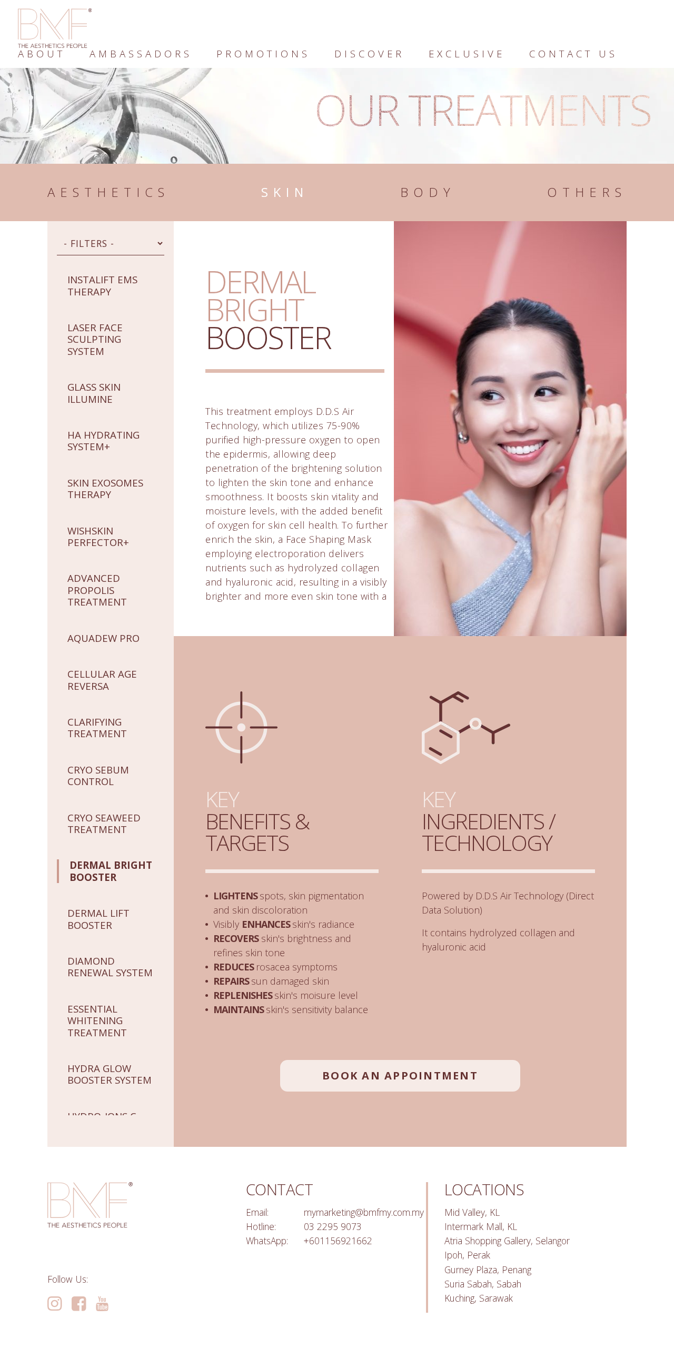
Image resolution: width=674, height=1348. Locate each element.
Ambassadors (141, 53)
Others (587, 192)
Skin (285, 192)
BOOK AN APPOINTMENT (400, 1075)
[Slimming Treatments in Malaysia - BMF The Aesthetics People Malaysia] (55, 28)
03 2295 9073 (333, 1226)
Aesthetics (108, 192)
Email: (257, 1212)
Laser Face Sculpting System (95, 339)
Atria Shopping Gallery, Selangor (507, 1240)
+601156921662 (338, 1240)
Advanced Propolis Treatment (97, 589)
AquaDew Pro (103, 638)
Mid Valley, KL (472, 1212)
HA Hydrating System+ (103, 440)
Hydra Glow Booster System (109, 1074)
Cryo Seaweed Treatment (104, 823)
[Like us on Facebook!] (79, 1304)
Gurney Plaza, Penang (487, 1269)
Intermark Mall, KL (480, 1226)
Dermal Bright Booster (111, 870)
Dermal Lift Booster (98, 918)
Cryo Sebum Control (98, 775)
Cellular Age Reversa (102, 679)
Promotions (263, 53)
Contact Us (573, 53)
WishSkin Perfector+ (98, 536)
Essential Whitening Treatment (97, 1020)
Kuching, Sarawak (478, 1298)
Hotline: (261, 1226)
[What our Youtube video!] (102, 1304)
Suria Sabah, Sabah (482, 1283)
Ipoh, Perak (467, 1254)
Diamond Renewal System (110, 966)
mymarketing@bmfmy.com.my (364, 1212)
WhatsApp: (267, 1240)
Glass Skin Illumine (94, 392)
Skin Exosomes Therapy (105, 488)
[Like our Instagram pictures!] (54, 1304)
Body (427, 192)
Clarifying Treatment (97, 727)
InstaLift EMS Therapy (102, 285)
